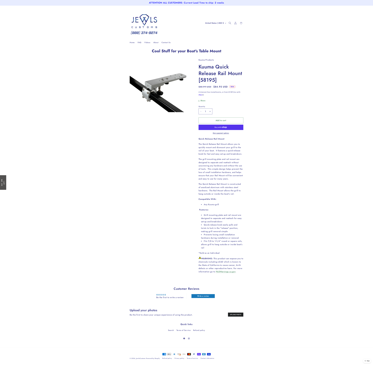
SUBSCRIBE (200, 188)
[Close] (212, 168)
